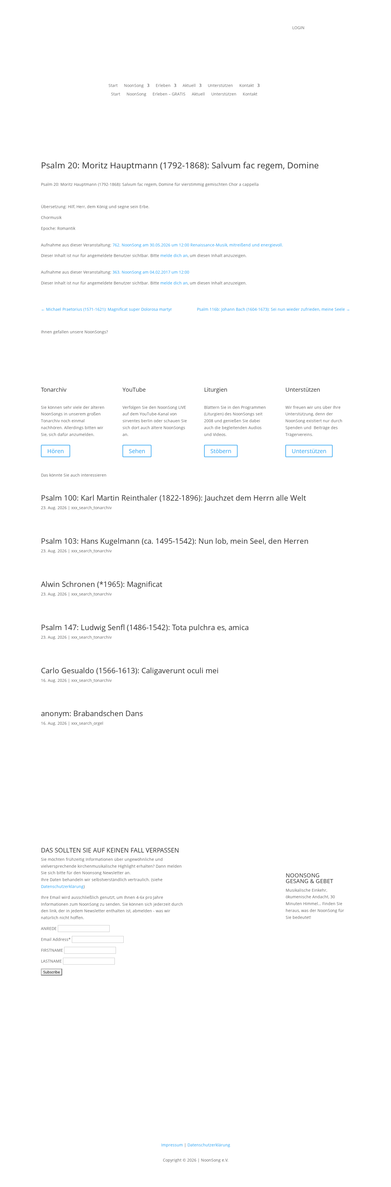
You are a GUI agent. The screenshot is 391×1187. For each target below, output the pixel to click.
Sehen (137, 451)
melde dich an (174, 255)
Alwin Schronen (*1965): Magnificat (101, 584)
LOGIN (298, 28)
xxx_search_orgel (87, 723)
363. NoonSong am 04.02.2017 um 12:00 (150, 272)
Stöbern (220, 451)
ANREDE (49, 928)
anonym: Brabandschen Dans (92, 713)
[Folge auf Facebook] (178, 28)
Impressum (172, 1145)
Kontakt (246, 85)
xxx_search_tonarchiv (91, 507)
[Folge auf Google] (212, 28)
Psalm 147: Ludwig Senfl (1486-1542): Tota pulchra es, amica (145, 627)
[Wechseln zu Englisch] (280, 86)
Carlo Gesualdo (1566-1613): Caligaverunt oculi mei (130, 670)
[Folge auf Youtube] (189, 28)
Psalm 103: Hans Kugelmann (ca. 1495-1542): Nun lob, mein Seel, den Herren (175, 541)
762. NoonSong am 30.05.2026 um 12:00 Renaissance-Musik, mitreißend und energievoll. (197, 245)
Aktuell (189, 85)
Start (113, 85)
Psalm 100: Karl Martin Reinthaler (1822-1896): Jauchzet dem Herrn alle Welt (173, 498)
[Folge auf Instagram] (201, 28)
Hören (55, 451)
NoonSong (134, 85)
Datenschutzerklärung (62, 886)
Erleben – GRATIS (169, 94)
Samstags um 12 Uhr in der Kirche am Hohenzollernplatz (316, 943)
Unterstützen (220, 85)
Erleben (163, 85)
